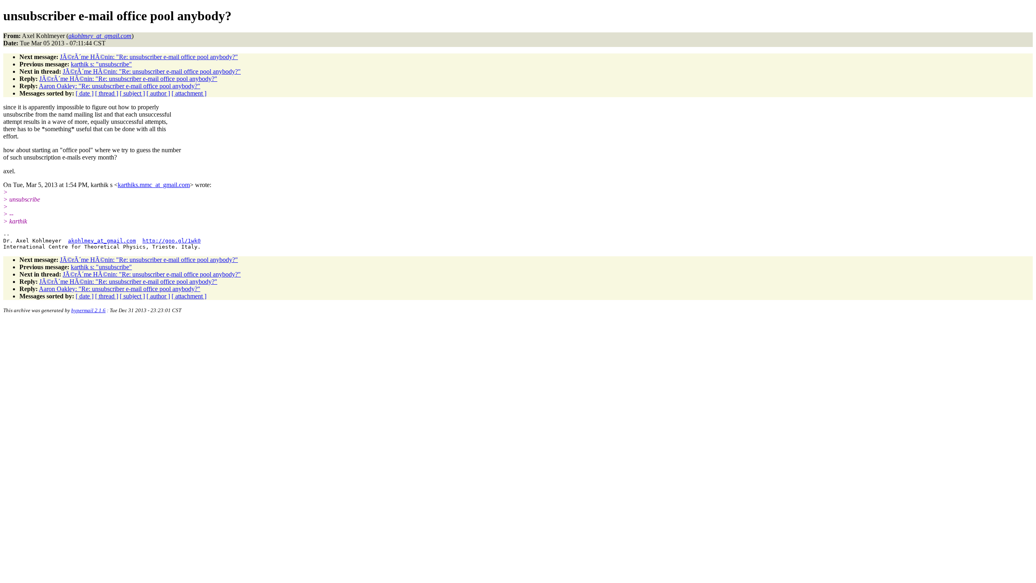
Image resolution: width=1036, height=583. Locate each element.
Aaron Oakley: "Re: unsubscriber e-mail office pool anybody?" (119, 86)
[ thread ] (106, 93)
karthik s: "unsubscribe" (101, 64)
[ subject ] (132, 93)
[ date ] (84, 93)
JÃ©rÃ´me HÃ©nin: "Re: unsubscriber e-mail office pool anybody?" (149, 56)
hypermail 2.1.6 (88, 310)
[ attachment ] (189, 93)
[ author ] (158, 93)
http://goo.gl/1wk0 (171, 241)
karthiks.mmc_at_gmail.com (154, 184)
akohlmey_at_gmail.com (102, 241)
